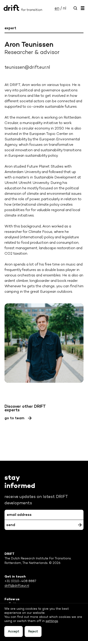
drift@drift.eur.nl (17, 585)
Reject (33, 631)
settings (52, 621)
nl (64, 8)
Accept (13, 631)
